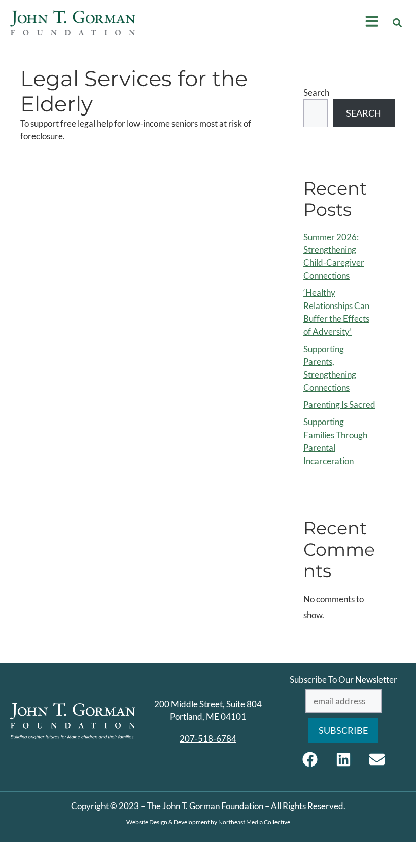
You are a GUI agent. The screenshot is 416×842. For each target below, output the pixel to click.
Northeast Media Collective (254, 822)
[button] (397, 23)
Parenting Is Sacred (339, 404)
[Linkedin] (343, 759)
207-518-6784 (208, 738)
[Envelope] (377, 759)
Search (316, 92)
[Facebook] (310, 759)
